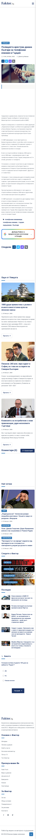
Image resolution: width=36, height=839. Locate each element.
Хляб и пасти (5, 748)
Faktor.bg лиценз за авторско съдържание (17, 831)
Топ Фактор (5, 758)
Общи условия (6, 801)
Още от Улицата (9, 277)
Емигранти (4, 779)
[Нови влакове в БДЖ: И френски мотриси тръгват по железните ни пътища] (5, 597)
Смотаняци (6, 538)
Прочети (6, 336)
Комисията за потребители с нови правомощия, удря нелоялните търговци (17, 423)
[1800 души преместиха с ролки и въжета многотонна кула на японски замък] (18, 292)
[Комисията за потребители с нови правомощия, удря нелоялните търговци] (18, 408)
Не (6, 676)
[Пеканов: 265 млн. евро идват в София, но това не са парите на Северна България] (18, 351)
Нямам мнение (10, 680)
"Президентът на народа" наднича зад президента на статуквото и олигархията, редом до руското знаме (16, 543)
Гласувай (17, 691)
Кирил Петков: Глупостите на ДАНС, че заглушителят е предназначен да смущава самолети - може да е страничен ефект (21, 618)
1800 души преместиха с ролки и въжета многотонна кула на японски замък (16, 307)
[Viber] (10, 61)
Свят (4, 510)
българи (16, 225)
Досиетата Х (5, 776)
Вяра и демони (6, 773)
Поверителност (6, 804)
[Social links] (3, 815)
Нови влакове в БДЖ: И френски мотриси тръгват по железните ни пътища (21, 598)
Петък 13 (4, 754)
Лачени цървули (6, 745)
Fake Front (4, 769)
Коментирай (28, 450)
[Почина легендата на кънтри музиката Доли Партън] (5, 607)
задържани (7, 225)
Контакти (4, 811)
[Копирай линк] (13, 61)
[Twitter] (6, 61)
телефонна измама (10, 222)
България (6, 525)
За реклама (5, 807)
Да (6, 671)
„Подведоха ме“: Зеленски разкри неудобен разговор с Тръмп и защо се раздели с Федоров (16, 516)
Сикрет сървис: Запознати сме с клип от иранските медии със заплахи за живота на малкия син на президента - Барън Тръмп (22, 632)
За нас (3, 797)
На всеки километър (8, 751)
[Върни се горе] (31, 834)
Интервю (4, 741)
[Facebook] (3, 61)
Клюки (3, 783)
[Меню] (33, 3)
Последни (6, 590)
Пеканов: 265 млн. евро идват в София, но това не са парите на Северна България (15, 366)
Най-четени (6, 484)
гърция (21, 222)
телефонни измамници (13, 219)
